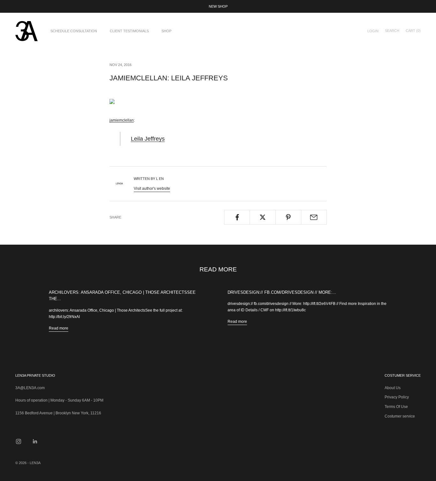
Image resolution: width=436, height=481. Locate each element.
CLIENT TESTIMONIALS (129, 31)
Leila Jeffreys (148, 138)
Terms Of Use (396, 406)
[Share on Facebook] (237, 217)
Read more (58, 328)
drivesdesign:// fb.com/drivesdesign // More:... (282, 292)
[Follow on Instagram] (18, 441)
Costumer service (400, 416)
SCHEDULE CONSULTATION (73, 31)
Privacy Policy (397, 397)
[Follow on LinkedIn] (35, 441)
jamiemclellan (121, 120)
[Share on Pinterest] (288, 217)
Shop (166, 31)
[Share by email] (314, 217)
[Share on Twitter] (262, 217)
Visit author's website (152, 188)
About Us (393, 388)
